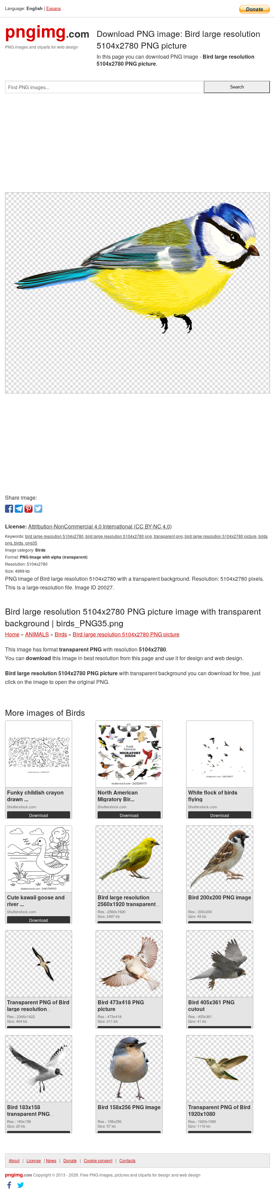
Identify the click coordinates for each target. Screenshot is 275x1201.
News (51, 1160)
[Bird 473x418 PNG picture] (129, 963)
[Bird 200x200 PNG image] (219, 858)
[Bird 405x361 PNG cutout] (219, 964)
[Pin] (28, 509)
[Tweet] (38, 509)
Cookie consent (98, 1160)
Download (38, 815)
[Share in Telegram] (19, 509)
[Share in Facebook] (9, 509)
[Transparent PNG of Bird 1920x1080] (219, 1068)
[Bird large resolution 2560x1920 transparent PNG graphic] (129, 859)
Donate (70, 1160)
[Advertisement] (137, 145)
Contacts (127, 1160)
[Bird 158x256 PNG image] (129, 1068)
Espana (53, 8)
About (14, 1160)
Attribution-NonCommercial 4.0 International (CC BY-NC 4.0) (100, 526)
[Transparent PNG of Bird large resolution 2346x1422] (38, 964)
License (33, 1160)
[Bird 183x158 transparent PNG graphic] (38, 1068)
